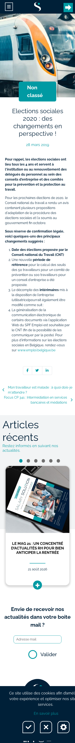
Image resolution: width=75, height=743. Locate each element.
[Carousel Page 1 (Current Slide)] (20, 461)
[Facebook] (27, 370)
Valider (48, 654)
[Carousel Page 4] (43, 461)
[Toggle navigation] (8, 7)
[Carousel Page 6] (58, 461)
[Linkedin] (47, 370)
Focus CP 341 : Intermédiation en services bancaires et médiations (35, 399)
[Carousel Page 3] (36, 461)
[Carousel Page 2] (28, 461)
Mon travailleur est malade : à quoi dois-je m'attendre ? (40, 389)
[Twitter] (37, 370)
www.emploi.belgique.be (36, 350)
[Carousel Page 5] (50, 461)
